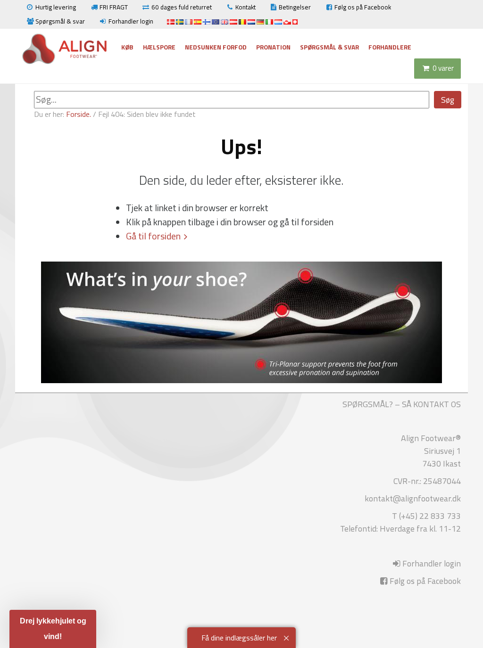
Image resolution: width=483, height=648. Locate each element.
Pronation (273, 47)
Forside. (78, 114)
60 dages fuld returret (181, 7)
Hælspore (159, 47)
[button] (52, 629)
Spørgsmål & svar (60, 21)
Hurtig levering (55, 7)
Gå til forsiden (153, 236)
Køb (127, 47)
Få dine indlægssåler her (239, 637)
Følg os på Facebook (362, 7)
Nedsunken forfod (216, 47)
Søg (447, 99)
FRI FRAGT (114, 7)
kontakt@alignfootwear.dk (413, 498)
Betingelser (295, 7)
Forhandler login (130, 21)
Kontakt (245, 7)
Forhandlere (389, 47)
